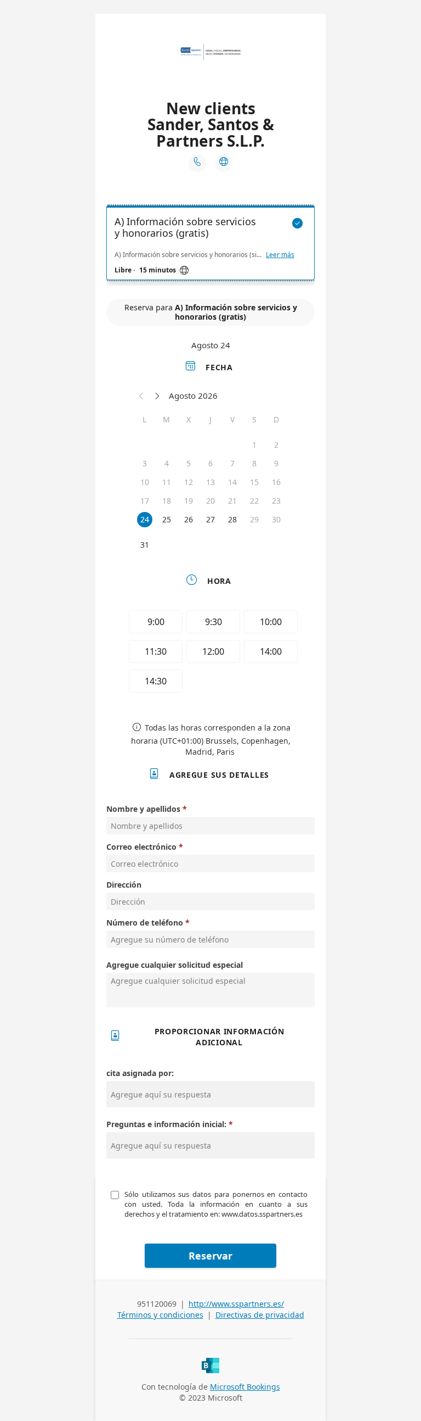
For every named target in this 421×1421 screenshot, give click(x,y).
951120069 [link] (157, 1304)
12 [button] (188, 482)
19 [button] (188, 500)
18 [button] (166, 500)
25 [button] (166, 519)
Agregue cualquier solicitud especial (174, 965)
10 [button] (144, 482)
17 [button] (144, 500)
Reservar (210, 1255)
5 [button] (188, 463)
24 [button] (144, 519)
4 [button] (166, 463)
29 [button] (254, 519)
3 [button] (145, 463)
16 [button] (276, 482)
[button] (141, 395)
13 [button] (210, 482)
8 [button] (254, 463)
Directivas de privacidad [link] (259, 1314)
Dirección (123, 884)
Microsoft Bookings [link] (245, 1386)
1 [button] (254, 444)
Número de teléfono (144, 922)
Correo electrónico (141, 847)
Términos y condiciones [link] (160, 1314)
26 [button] (188, 519)
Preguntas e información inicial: (167, 1124)
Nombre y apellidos (143, 809)
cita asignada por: (140, 1073)
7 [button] (232, 463)
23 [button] (276, 500)
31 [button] (144, 544)
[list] (210, 245)
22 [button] (254, 500)
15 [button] (254, 482)
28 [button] (232, 519)
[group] (210, 653)
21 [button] (232, 500)
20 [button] (210, 500)
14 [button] (232, 482)
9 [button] (276, 463)
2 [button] (276, 444)
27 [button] (210, 519)
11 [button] (166, 482)
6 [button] (210, 463)
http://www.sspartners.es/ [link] (236, 1304)
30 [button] (276, 519)
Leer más (280, 255)
